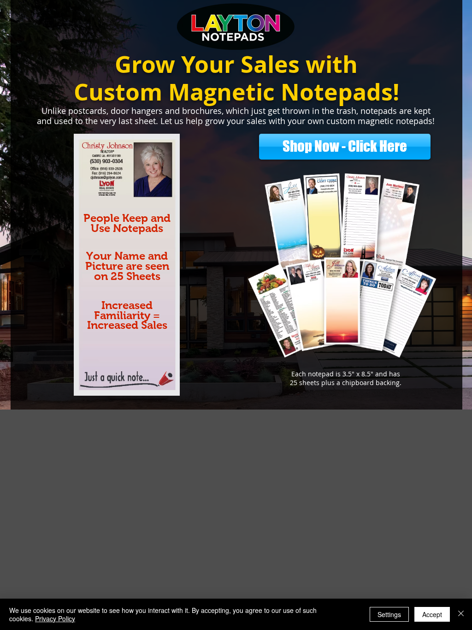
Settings (389, 614)
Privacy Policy (55, 618)
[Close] (460, 614)
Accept (432, 614)
